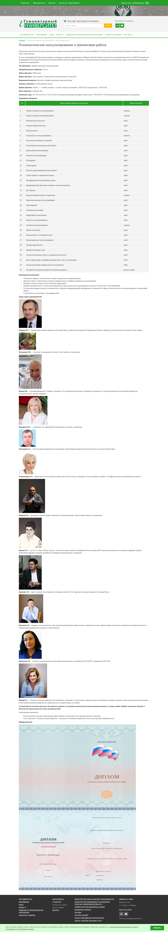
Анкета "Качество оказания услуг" (88, 921)
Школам (51, 3)
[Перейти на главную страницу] (38, 24)
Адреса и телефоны (129, 905)
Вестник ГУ (128, 35)
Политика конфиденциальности (130, 918)
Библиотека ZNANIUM (83, 910)
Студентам (25, 3)
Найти (108, 25)
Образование (41, 35)
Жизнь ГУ (60, 35)
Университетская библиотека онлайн (90, 907)
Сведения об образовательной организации (84, 35)
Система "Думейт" (82, 915)
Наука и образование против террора (89, 918)
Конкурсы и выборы (113, 35)
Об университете (27, 35)
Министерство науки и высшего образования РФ (94, 899)
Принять (157, 928)
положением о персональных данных (20, 929)
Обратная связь (124, 902)
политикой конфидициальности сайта (123, 927)
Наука (51, 35)
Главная (22, 40)
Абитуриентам (39, 3)
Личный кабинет (58, 908)
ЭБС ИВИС (78, 913)
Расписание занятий (59, 905)
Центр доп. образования (69, 3)
